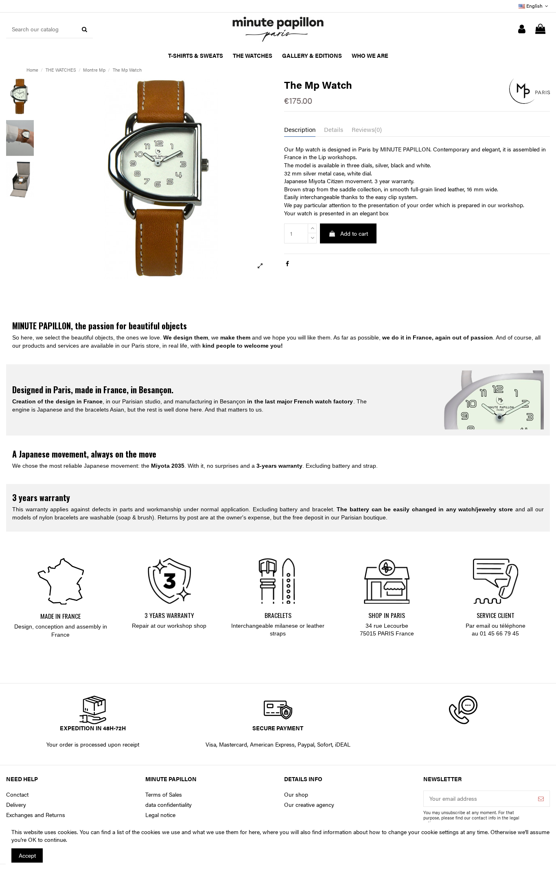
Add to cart (354, 233)
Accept (27, 855)
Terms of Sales (163, 794)
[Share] (287, 263)
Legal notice (160, 815)
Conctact (17, 794)
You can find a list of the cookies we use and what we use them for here (170, 832)
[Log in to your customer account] (521, 29)
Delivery (16, 804)
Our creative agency (309, 804)
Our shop (296, 794)
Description (299, 129)
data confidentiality (168, 804)
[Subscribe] (540, 798)
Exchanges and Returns (35, 815)
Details (333, 129)
